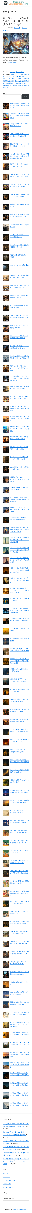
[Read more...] (12, 62)
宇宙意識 (26, 79)
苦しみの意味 (17, 83)
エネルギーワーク (15, 74)
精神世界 (10, 83)
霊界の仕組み (7, 85)
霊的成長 (14, 85)
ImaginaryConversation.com (20, 1209)
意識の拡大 (10, 81)
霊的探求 (20, 85)
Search (4, 93)
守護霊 (5, 81)
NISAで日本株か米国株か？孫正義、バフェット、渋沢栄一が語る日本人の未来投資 (16, 1161)
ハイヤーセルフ (10, 79)
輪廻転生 (25, 83)
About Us (5, 1173)
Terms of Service (8, 1187)
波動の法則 (25, 81)
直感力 (5, 83)
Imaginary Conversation (17, 72)
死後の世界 (18, 81)
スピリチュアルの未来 (11, 76)
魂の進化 (5, 88)
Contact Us (6, 1177)
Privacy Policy (7, 1184)
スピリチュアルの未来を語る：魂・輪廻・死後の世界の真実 (16, 21)
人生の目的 (19, 79)
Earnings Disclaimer (9, 1180)
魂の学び (26, 85)
